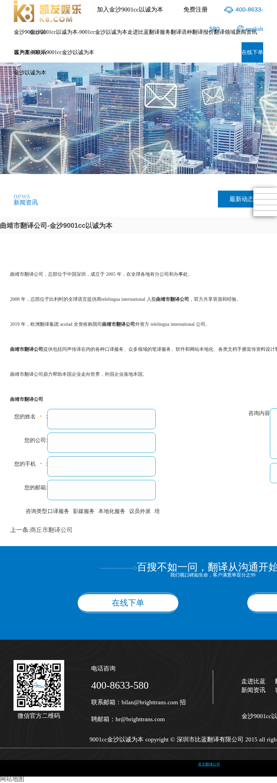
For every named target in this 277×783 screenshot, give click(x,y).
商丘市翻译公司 (51, 530)
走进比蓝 (138, 32)
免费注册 (195, 9)
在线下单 (252, 52)
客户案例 (24, 52)
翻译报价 (203, 32)
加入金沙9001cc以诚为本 (130, 9)
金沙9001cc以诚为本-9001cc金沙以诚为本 (78, 32)
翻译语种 (181, 32)
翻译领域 (224, 32)
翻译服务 (160, 32)
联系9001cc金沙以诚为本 (64, 52)
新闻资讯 (246, 32)
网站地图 (12, 779)
